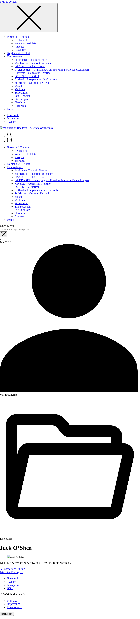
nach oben (6, 613)
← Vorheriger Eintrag (12, 568)
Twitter (11, 121)
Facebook (13, 115)
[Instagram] (9, 141)
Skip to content (8, 1)
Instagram (13, 118)
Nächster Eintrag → (11, 572)
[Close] (29, 17)
